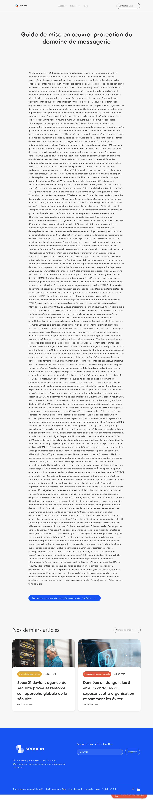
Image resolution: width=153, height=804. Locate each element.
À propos (62, 5)
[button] (75, 6)
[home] (21, 6)
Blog (86, 5)
